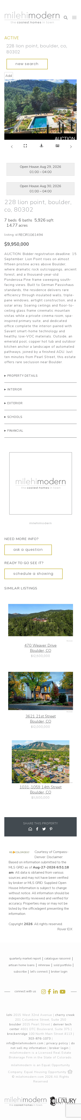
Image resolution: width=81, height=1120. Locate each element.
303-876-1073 (39, 1039)
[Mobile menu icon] (74, 17)
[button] (11, 5)
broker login (59, 972)
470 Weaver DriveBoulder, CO (40, 648)
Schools (14, 417)
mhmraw (44, 965)
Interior (14, 390)
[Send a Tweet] (44, 829)
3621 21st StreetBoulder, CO (40, 719)
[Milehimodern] (40, 484)
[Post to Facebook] (37, 829)
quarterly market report (25, 958)
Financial (15, 431)
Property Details (22, 376)
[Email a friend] (30, 829)
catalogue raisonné (57, 958)
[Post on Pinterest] (51, 829)
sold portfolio (62, 965)
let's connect (39, 972)
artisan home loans (21, 965)
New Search (27, 63)
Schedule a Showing (33, 573)
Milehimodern (40, 523)
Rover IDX (64, 929)
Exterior (15, 403)
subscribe (20, 972)
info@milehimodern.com (24, 1043)
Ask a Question (28, 549)
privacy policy (57, 1043)
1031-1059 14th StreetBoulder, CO (41, 790)
